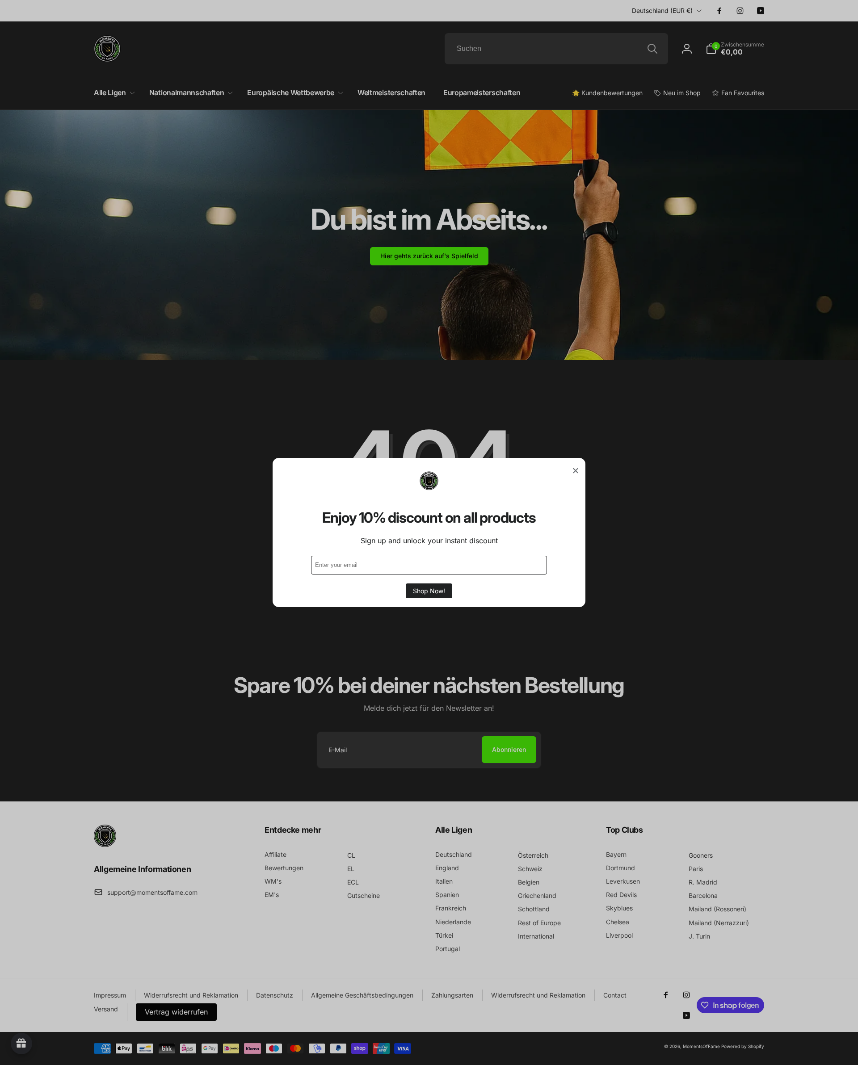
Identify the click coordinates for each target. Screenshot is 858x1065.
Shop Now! (429, 591)
